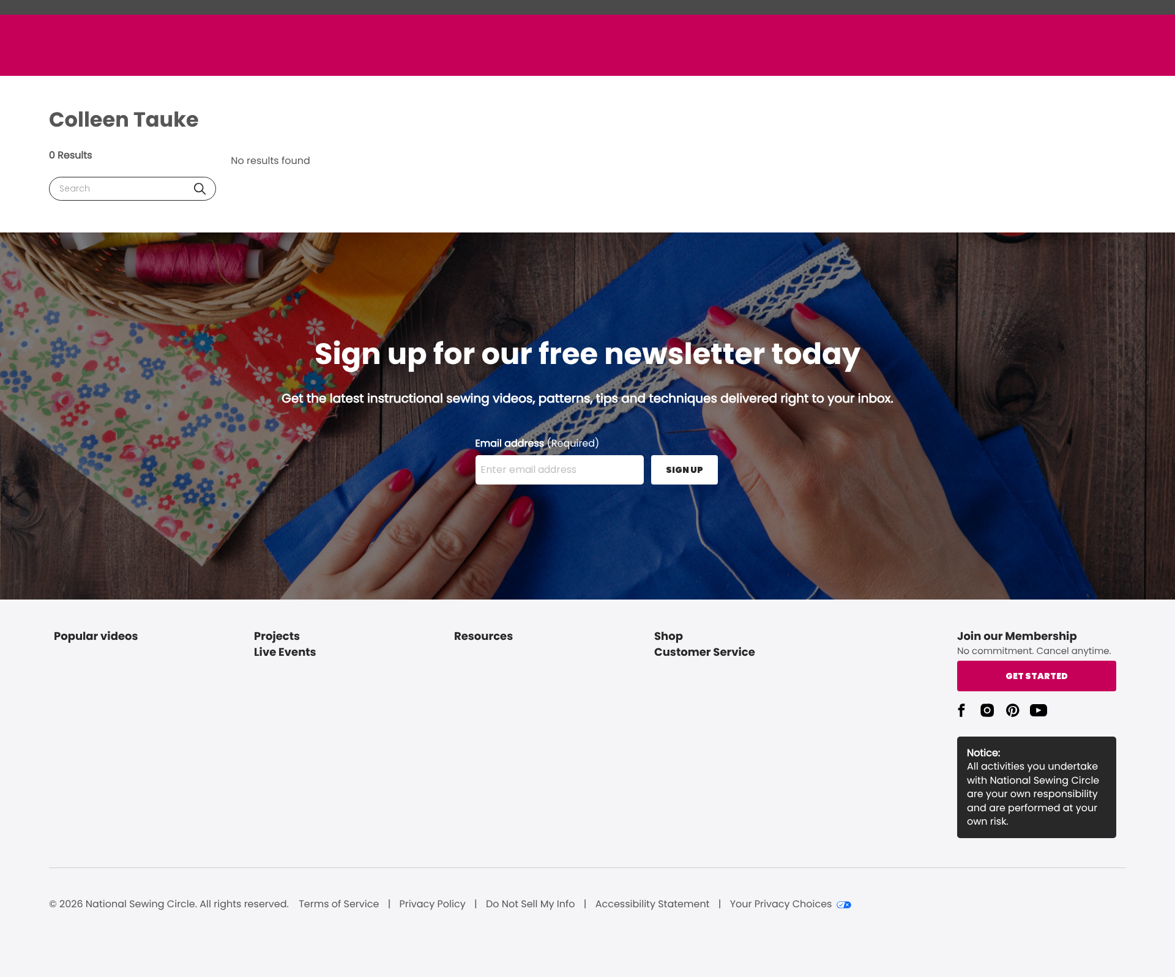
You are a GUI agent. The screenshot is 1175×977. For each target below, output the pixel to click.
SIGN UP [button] (684, 470)
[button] (200, 188)
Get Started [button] (1036, 676)
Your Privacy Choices (781, 904)
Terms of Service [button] (339, 904)
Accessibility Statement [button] (652, 904)
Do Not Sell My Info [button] (530, 904)
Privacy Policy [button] (433, 904)
